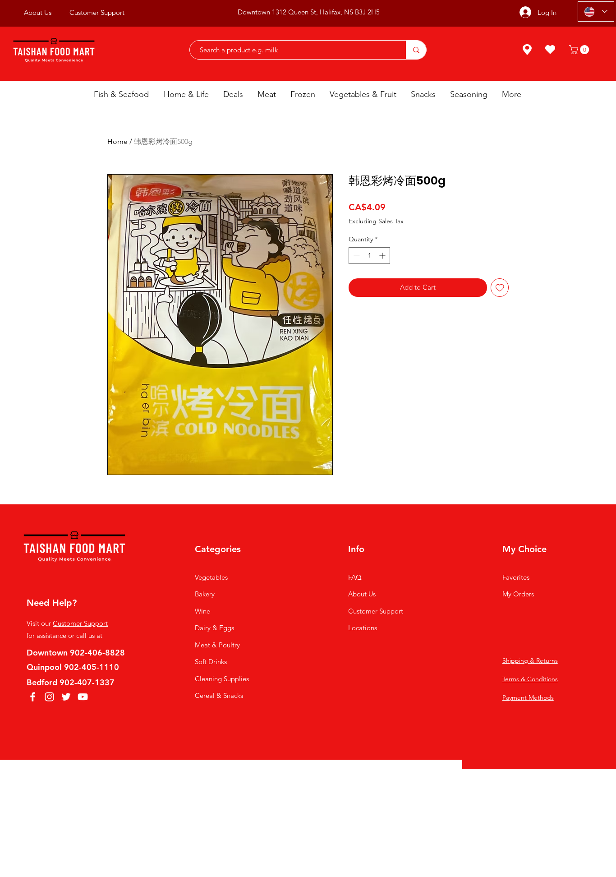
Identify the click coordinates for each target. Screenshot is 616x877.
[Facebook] (33, 697)
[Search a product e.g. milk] (416, 50)
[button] (580, 49)
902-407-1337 (87, 682)
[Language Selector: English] (596, 11)
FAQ (355, 577)
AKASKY (311, 784)
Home (117, 141)
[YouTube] (83, 697)
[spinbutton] (369, 255)
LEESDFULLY (381, 784)
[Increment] (383, 255)
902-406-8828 (97, 652)
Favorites (515, 577)
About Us (362, 594)
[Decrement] (355, 255)
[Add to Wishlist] (500, 287)
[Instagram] (49, 697)
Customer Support (80, 623)
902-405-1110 (91, 667)
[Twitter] (66, 697)
